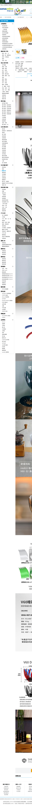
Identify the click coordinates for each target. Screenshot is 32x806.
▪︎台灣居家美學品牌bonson (7, 45)
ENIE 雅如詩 (5, 302)
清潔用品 (4, 258)
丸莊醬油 (4, 329)
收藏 (23, 57)
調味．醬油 (4, 79)
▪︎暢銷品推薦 (4, 31)
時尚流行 (4, 176)
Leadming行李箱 (5, 339)
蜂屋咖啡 (4, 350)
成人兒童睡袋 (5, 215)
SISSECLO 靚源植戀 (6, 293)
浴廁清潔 (4, 137)
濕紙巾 (3, 132)
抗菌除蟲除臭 (5, 143)
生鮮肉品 (4, 95)
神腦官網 (6, 786)
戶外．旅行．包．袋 (6, 218)
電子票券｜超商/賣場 (6, 106)
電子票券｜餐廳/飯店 (6, 110)
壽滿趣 (3, 348)
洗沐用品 (4, 153)
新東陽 (3, 323)
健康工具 (3, 240)
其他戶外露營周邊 (6, 236)
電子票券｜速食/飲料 (6, 105)
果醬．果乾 (4, 68)
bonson (3, 321)
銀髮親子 (4, 179)
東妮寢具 (3, 266)
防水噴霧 (4, 146)
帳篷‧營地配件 (5, 224)
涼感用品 (4, 238)
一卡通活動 (4, 29)
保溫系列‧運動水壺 (6, 231)
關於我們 (6, 789)
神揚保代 (10, 5)
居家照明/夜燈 (5, 200)
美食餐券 (4, 115)
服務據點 (6, 5)
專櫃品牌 (3, 313)
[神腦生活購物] (13, 10)
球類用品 (4, 250)
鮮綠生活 (4, 337)
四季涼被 (4, 281)
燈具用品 (4, 225)
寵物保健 (4, 264)
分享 (18, 57)
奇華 (3, 332)
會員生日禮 (18, 788)
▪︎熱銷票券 (4, 34)
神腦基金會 (6, 788)
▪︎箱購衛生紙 (4, 40)
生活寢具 (4, 174)
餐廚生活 (4, 170)
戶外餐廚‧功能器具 (6, 227)
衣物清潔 (4, 150)
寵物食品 (4, 260)
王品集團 (4, 117)
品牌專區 (3, 319)
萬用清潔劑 (4, 139)
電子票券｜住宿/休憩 (6, 108)
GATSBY (4, 298)
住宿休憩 (4, 119)
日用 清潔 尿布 (4, 127)
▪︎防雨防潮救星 (5, 41)
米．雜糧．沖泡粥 (6, 86)
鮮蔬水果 (4, 98)
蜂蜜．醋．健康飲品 (6, 55)
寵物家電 (4, 262)
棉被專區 (4, 284)
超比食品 (4, 341)
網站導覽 (6, 794)
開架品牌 (3, 291)
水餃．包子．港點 (6, 89)
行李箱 (3, 217)
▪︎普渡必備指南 (5, 27)
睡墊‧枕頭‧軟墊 (6, 222)
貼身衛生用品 (5, 159)
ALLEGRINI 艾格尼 (6, 315)
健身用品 (4, 252)
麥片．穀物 (4, 70)
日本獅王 (4, 309)
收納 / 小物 (4, 205)
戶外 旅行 (3, 213)
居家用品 (4, 167)
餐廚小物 (4, 185)
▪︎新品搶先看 (4, 25)
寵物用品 (4, 172)
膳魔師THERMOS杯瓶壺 (7, 183)
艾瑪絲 (3, 325)
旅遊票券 (4, 121)
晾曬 (3, 191)
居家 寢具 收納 (4, 187)
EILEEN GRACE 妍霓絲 (7, 300)
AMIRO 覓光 (4, 311)
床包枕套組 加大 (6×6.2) (7, 277)
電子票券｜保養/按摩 (6, 113)
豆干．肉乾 (4, 82)
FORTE (3, 317)
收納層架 (4, 198)
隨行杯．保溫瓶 (5, 181)
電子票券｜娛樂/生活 (6, 112)
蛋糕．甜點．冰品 (6, 75)
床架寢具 (4, 189)
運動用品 (3, 248)
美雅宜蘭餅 (4, 334)
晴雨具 (3, 220)
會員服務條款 (6, 791)
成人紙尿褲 (4, 162)
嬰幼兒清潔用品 (5, 157)
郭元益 (3, 336)
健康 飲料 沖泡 (4, 51)
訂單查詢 (18, 789)
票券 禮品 (3, 101)
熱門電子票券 (5, 103)
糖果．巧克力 (5, 72)
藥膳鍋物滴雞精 (5, 93)
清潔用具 (4, 145)
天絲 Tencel (4, 270)
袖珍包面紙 (4, 141)
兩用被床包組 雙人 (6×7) (7, 275)
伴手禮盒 (4, 64)
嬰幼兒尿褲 (4, 155)
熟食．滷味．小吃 (6, 88)
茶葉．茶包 (4, 60)
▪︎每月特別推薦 (5, 32)
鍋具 (3, 169)
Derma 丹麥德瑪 (5, 297)
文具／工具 (4, 207)
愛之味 (3, 327)
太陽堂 (3, 330)
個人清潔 (4, 134)
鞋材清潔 (4, 148)
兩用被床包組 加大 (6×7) (7, 273)
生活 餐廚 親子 (21, 17)
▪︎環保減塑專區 (5, 38)
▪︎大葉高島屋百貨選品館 (7, 47)
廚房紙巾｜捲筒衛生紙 (7, 130)
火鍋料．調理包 (5, 91)
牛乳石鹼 (4, 307)
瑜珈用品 (4, 254)
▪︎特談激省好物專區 (6, 36)
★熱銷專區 (3, 23)
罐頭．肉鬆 (4, 81)
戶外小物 (4, 233)
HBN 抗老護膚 (5, 289)
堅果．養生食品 (5, 73)
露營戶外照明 (5, 229)
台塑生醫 (4, 304)
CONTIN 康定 (5, 295)
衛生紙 (3, 129)
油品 (3, 77)
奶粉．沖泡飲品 (5, 56)
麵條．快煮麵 (5, 84)
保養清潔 (4, 152)
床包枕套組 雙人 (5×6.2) (7, 279)
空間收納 (4, 177)
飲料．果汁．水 (5, 53)
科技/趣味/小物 (5, 201)
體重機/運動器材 (5, 246)
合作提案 (18, 791)
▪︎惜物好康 (4, 48)
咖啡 (3, 58)
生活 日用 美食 (8, 17)
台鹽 (3, 305)
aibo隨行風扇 (5, 345)
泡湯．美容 (4, 122)
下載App (2, 5)
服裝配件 (4, 209)
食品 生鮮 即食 (4, 62)
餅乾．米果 (4, 66)
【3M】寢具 (4, 203)
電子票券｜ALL (5, 124)
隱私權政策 (6, 793)
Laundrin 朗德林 (5, 352)
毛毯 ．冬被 (4, 268)
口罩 (3, 161)
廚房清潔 (4, 136)
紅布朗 (3, 346)
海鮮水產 (4, 97)
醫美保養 (3, 287)
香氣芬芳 (4, 193)
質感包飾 (4, 210)
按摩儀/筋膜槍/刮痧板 (6, 244)
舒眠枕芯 (4, 282)
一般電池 (4, 194)
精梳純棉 (4, 272)
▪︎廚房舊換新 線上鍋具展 (7, 43)
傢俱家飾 (4, 196)
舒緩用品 (4, 242)
